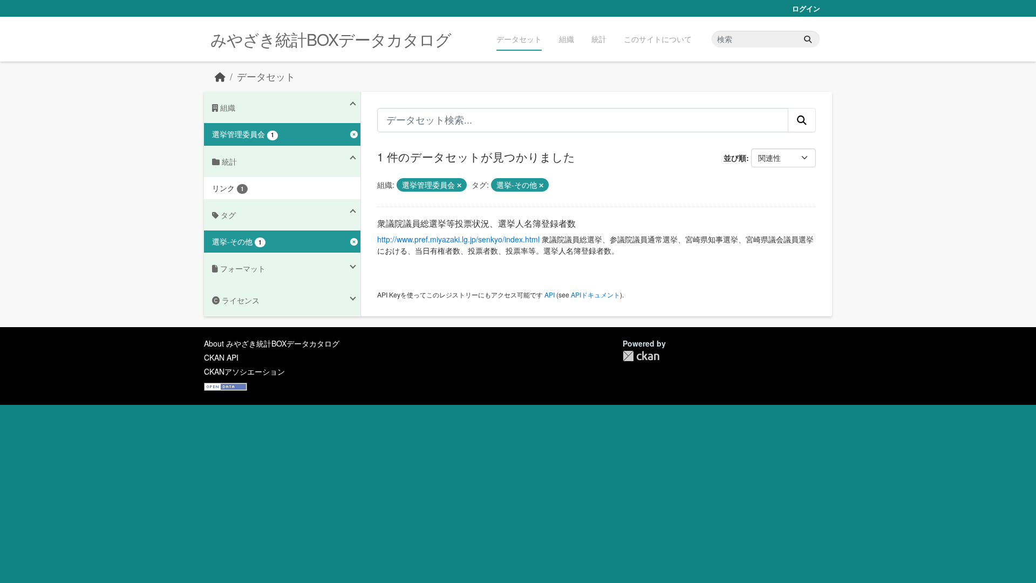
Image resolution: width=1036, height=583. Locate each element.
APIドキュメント (595, 294)
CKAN (641, 356)
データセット (519, 38)
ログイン (806, 8)
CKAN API (221, 357)
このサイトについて (658, 38)
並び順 (735, 157)
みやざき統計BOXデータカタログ (330, 39)
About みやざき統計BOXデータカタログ (271, 343)
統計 (598, 38)
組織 (566, 38)
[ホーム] (220, 76)
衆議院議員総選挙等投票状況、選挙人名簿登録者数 (476, 223)
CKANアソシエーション (244, 371)
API (549, 294)
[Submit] (808, 39)
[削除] (459, 185)
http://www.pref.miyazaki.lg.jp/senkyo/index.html (458, 239)
